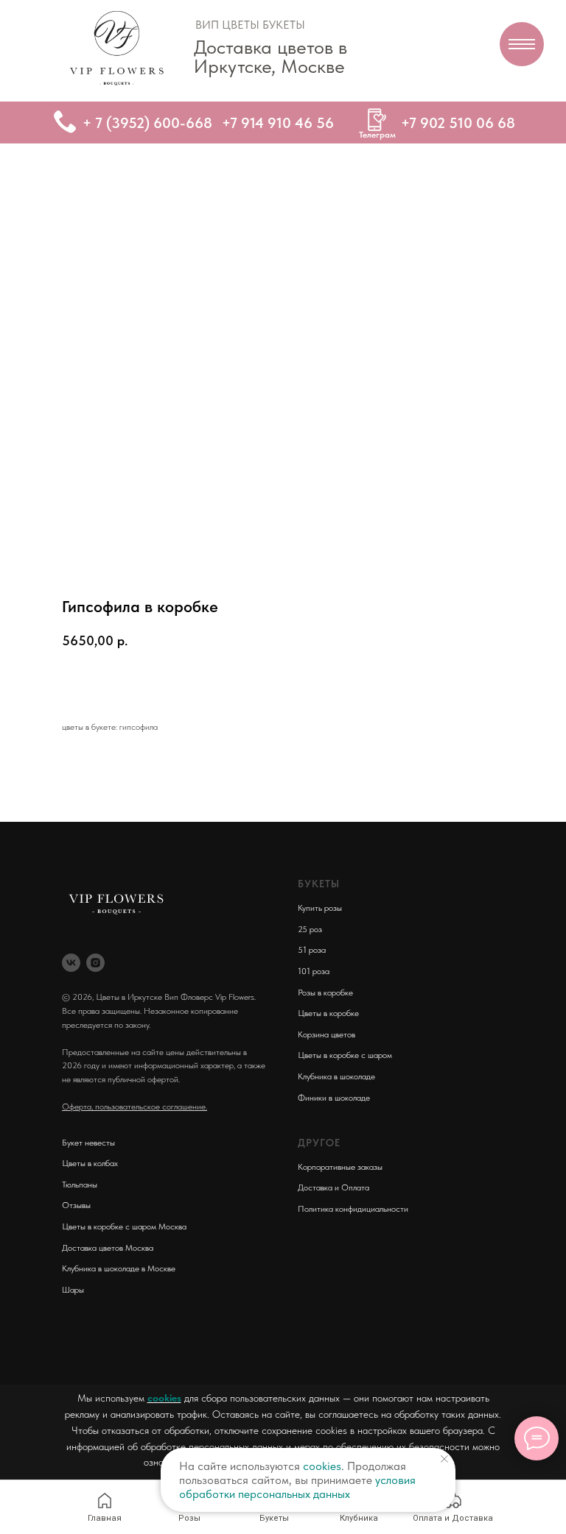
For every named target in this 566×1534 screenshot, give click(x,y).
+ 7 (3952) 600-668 (147, 123)
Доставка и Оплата (333, 1187)
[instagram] (95, 963)
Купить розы (320, 908)
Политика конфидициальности (353, 1209)
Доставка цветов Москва (107, 1248)
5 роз (312, 929)
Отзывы (76, 1205)
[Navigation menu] (522, 44)
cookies (164, 1398)
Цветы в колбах (90, 1163)
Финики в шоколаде (334, 1098)
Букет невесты (88, 1142)
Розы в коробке (325, 992)
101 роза (313, 971)
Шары (73, 1290)
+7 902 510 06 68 (458, 123)
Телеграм (377, 134)
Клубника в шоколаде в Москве (118, 1268)
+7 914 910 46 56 (278, 123)
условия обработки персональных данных (297, 1487)
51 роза (312, 950)
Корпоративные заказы (340, 1167)
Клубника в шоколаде (336, 1076)
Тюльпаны (79, 1184)
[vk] (71, 963)
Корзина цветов (326, 1034)
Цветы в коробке (328, 1013)
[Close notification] (444, 1459)
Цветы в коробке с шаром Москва (124, 1226)
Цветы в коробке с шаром (345, 1055)
